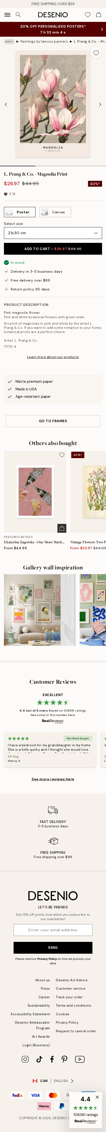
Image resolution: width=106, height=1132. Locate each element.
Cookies (63, 1014)
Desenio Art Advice (72, 980)
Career (44, 997)
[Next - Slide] (100, 104)
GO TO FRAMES (53, 421)
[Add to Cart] (61, 528)
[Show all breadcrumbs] (9, 41)
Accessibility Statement (30, 1014)
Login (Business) (36, 1045)
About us (42, 980)
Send (53, 947)
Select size (13, 223)
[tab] (17, 164)
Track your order (69, 997)
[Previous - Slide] (6, 104)
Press (45, 988)
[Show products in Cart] (98, 15)
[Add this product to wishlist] (96, 52)
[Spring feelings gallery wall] (40, 610)
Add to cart (52, 249)
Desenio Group (66, 1118)
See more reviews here (53, 779)
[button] (85, 1110)
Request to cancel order (76, 1031)
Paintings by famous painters (44, 41)
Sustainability (39, 1005)
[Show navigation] (7, 15)
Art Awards (41, 1036)
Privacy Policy (47, 959)
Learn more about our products (53, 357)
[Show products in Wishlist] (87, 15)
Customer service (70, 988)
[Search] (18, 15)
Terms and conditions (73, 1005)
